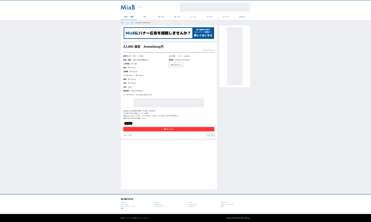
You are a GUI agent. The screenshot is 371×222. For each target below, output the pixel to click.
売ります (161, 17)
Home (122, 22)
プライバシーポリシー (143, 218)
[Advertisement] (215, 7)
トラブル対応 (133, 218)
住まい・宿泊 (129, 17)
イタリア (189, 202)
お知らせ (242, 17)
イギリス (123, 202)
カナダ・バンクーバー (227, 204)
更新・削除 (210, 135)
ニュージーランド (159, 206)
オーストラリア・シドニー (128, 206)
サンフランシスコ (192, 204)
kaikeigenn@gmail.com (144, 95)
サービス (210, 17)
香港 (122, 208)
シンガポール (191, 206)
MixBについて (125, 218)
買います (177, 17)
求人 (145, 17)
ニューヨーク (124, 204)
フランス (156, 202)
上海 (222, 206)
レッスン (194, 17)
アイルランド (224, 202)
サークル (226, 17)
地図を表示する (176, 65)
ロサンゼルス (158, 204)
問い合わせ (170, 129)
